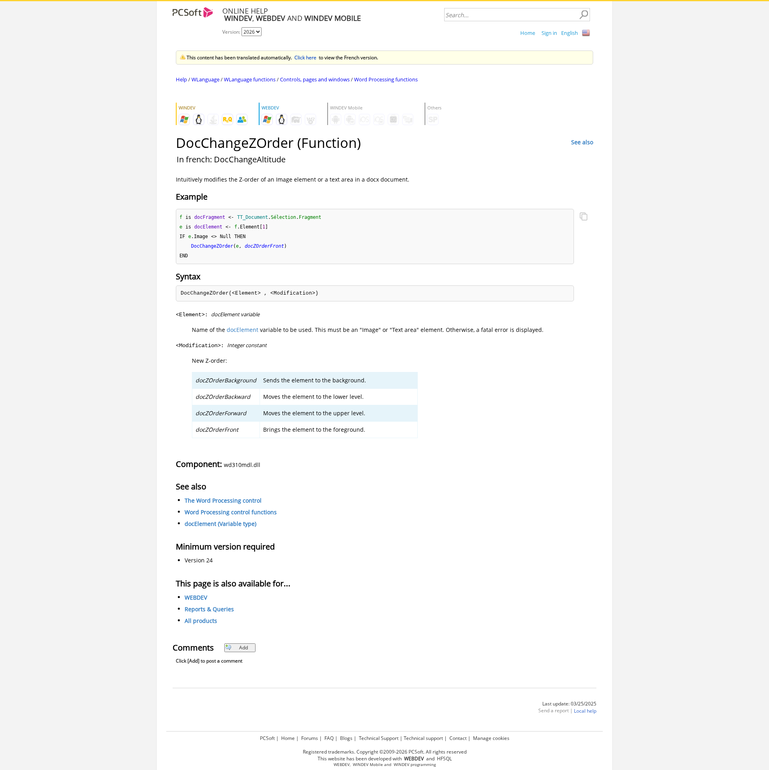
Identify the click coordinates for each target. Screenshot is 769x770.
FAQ (329, 738)
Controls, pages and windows (315, 79)
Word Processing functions (386, 79)
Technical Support (379, 738)
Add (243, 647)
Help (181, 79)
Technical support (423, 738)
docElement (242, 329)
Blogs (346, 738)
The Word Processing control (223, 500)
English (569, 32)
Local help (585, 710)
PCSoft (267, 738)
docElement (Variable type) (220, 523)
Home (527, 32)
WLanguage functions (250, 79)
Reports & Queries (209, 609)
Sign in (549, 32)
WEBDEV (196, 597)
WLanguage (205, 79)
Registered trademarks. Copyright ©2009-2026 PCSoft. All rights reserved (385, 751)
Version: (232, 31)
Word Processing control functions (231, 512)
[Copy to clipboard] (583, 217)
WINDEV (401, 764)
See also (582, 142)
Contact (458, 738)
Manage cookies (491, 738)
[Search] (584, 15)
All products (201, 620)
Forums (309, 738)
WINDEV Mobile (368, 764)
